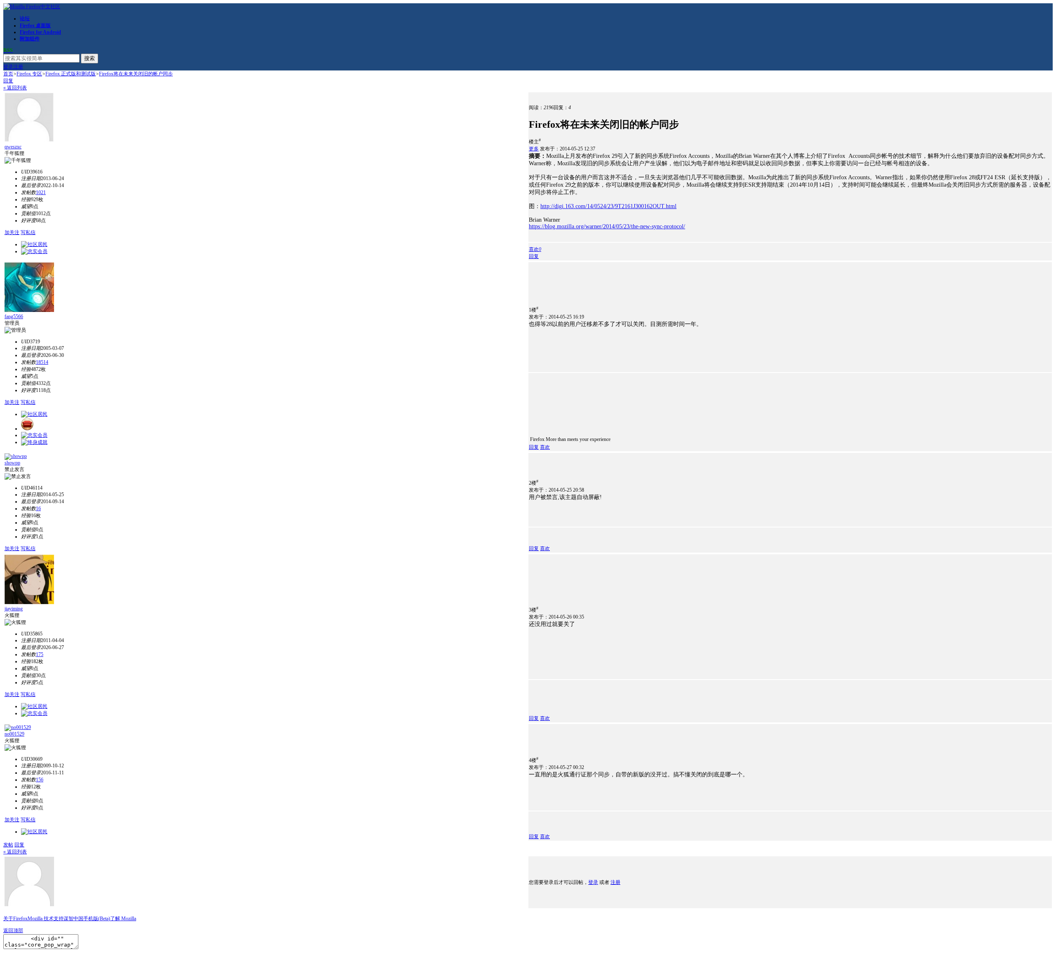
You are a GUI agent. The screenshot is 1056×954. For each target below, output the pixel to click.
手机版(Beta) (96, 918)
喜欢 (545, 447)
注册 (18, 67)
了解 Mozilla (123, 918)
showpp (12, 463)
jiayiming (14, 609)
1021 (41, 192)
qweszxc (13, 147)
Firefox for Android (40, 32)
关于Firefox (15, 918)
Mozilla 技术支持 (46, 918)
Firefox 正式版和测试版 (70, 74)
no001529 (14, 734)
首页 (8, 74)
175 (39, 654)
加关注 (12, 232)
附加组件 (30, 39)
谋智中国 (73, 918)
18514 (42, 362)
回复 (8, 81)
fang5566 (14, 316)
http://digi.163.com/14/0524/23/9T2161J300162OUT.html (608, 206)
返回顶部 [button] (13, 930)
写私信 (28, 232)
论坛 (25, 18)
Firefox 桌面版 (35, 25)
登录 (8, 67)
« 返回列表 (15, 88)
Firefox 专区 (29, 74)
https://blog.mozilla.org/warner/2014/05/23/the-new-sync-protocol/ (607, 226)
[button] (535, 249)
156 (39, 780)
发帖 (8, 845)
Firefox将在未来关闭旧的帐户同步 (136, 74)
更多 (534, 149)
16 (38, 508)
